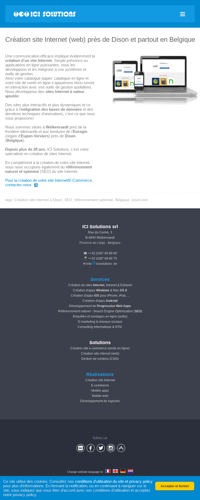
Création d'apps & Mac (100, 290)
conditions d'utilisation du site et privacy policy (114, 481)
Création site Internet (100, 380)
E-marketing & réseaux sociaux (100, 321)
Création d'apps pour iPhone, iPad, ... (100, 295)
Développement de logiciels (100, 401)
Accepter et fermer (175, 486)
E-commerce (100, 385)
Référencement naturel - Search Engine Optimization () (100, 311)
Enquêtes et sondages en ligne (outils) (100, 316)
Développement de (100, 306)
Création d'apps (100, 301)
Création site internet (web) (100, 353)
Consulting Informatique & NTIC (100, 327)
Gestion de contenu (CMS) (100, 359)
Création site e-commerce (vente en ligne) (100, 348)
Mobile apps (100, 390)
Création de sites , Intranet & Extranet (100, 285)
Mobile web (100, 396)
